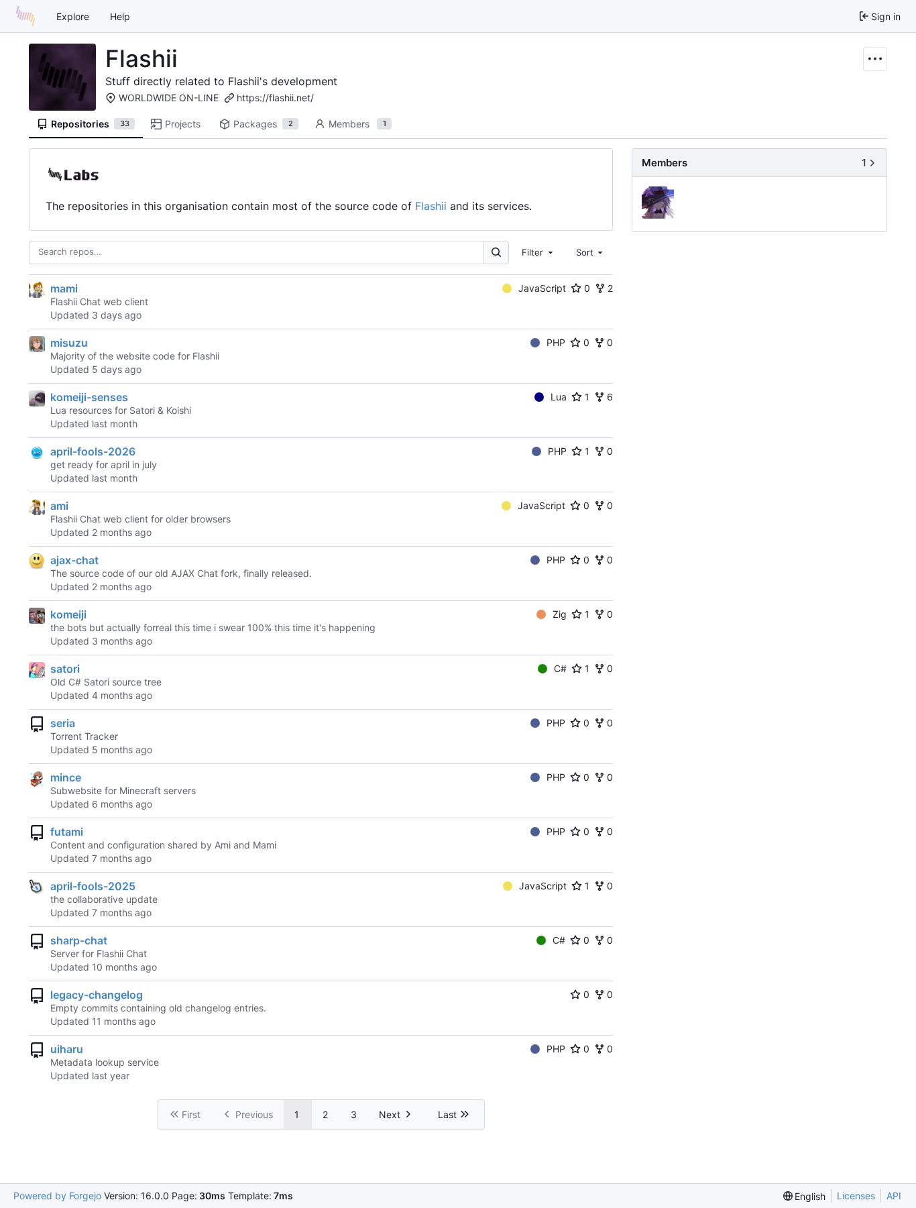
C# (560, 668)
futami (66, 831)
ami (59, 505)
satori (65, 668)
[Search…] (496, 252)
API (893, 1195)
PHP (556, 342)
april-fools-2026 (92, 451)
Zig (560, 614)
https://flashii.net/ (275, 97)
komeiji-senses (89, 397)
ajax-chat (74, 560)
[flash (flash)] (659, 203)
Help (120, 16)
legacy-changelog (96, 994)
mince (65, 777)
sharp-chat (78, 940)
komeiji (68, 614)
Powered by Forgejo (57, 1195)
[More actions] (875, 59)
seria (62, 723)
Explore (72, 16)
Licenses (856, 1195)
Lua (559, 396)
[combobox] (538, 252)
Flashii (431, 206)
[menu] (804, 1196)
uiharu (66, 1049)
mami (64, 288)
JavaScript (542, 288)
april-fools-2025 (92, 886)
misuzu (69, 342)
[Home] (25, 16)
